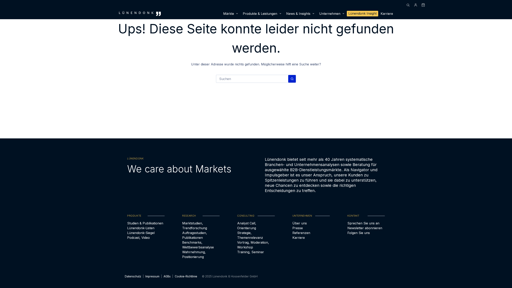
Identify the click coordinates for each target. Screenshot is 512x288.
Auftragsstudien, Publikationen (194, 235)
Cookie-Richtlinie (186, 276)
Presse (297, 228)
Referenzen (301, 233)
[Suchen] (408, 5)
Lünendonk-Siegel (141, 233)
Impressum (152, 276)
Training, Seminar (250, 252)
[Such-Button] (292, 79)
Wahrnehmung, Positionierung (194, 254)
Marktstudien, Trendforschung (194, 225)
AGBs (167, 276)
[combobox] (252, 79)
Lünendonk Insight (362, 13)
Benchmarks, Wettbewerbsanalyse (198, 244)
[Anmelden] (415, 5)
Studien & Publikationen (145, 223)
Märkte (228, 14)
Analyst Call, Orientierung (246, 225)
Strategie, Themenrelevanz (250, 235)
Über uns (299, 223)
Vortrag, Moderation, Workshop (253, 244)
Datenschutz (133, 276)
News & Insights (298, 14)
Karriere (387, 14)
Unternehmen (329, 14)
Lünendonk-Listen (140, 228)
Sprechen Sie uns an (363, 223)
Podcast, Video (138, 238)
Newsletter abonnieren (364, 228)
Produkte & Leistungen (260, 14)
